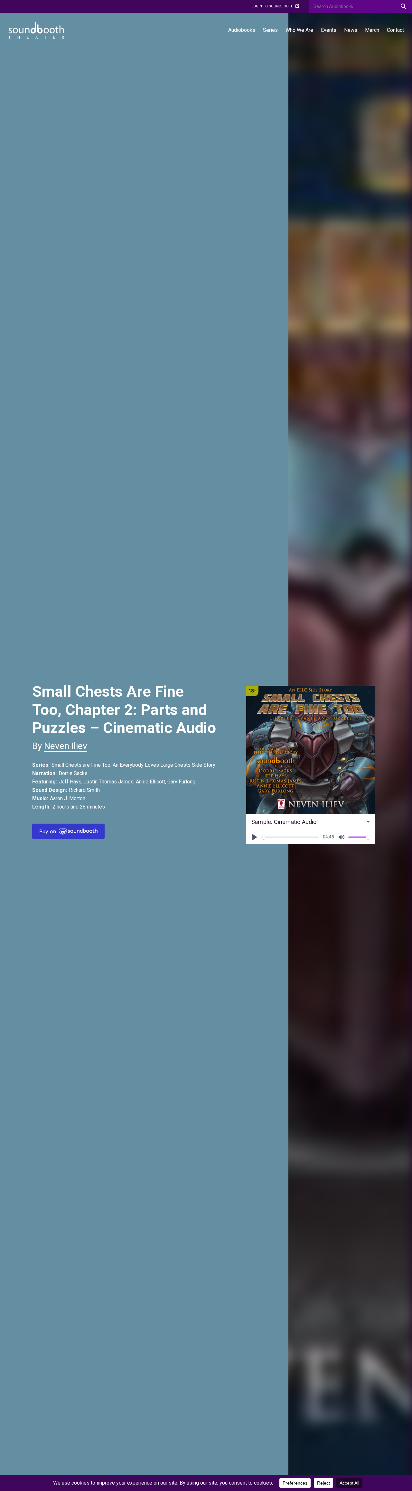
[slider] (290, 837)
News (350, 30)
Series (270, 30)
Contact (395, 30)
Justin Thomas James (109, 782)
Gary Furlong (181, 782)
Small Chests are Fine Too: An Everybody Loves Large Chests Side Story (133, 765)
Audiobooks (241, 30)
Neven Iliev (65, 746)
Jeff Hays (70, 782)
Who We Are (299, 30)
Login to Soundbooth (272, 6)
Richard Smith (84, 790)
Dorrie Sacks (73, 773)
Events (328, 30)
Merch (372, 30)
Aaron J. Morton (67, 798)
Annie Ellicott (150, 782)
